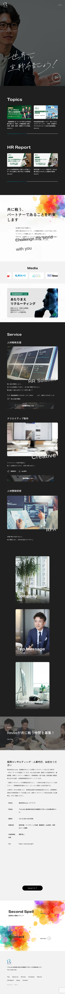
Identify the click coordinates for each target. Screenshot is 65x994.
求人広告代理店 (15, 399)
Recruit (39, 977)
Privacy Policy (9, 984)
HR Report (10, 980)
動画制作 (13, 471)
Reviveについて (32, 888)
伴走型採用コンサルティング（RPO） (22, 395)
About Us (15, 977)
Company (31, 977)
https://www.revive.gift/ (26, 844)
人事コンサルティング (47, 395)
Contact (25, 980)
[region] (32, 119)
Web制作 (24, 471)
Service (23, 977)
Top (8, 977)
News (18, 980)
